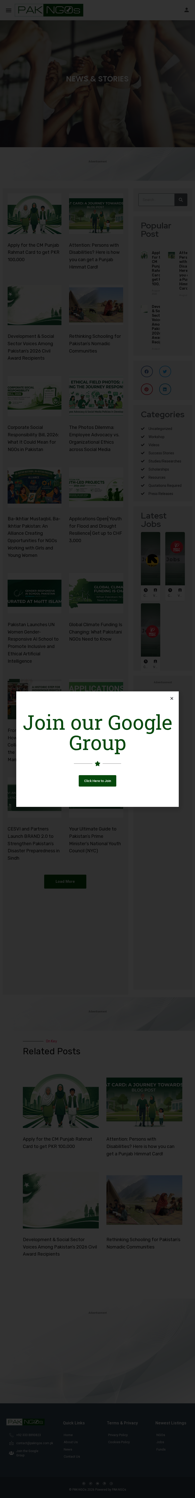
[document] (97, 749)
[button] (97, 781)
